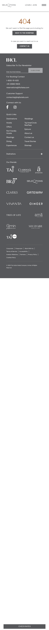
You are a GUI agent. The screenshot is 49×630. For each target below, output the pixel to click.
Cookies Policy (11, 257)
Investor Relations (12, 254)
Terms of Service (11, 251)
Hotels (9, 123)
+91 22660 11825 (13, 84)
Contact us (29, 137)
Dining (9, 141)
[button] (24, 154)
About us (28, 133)
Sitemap (27, 145)
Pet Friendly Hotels (11, 132)
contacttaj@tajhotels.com (17, 97)
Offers (9, 127)
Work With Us (29, 248)
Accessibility (23, 251)
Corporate (9, 248)
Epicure (27, 129)
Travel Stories (30, 141)
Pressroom (18, 248)
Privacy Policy (32, 254)
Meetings (10, 137)
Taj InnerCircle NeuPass (30, 124)
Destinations (11, 119)
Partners (23, 254)
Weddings (28, 119)
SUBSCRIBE (35, 70)
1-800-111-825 (12, 80)
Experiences (11, 145)
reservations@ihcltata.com (17, 87)
